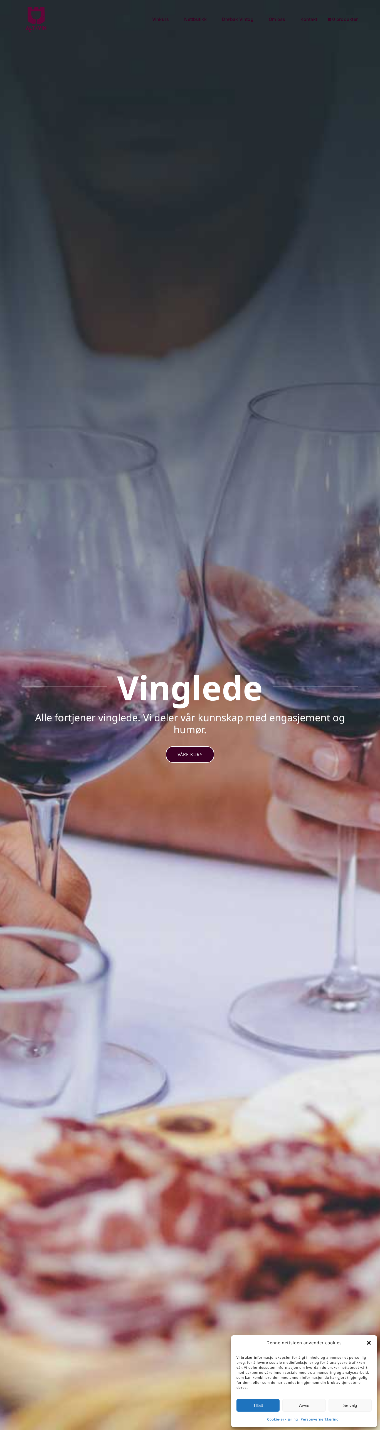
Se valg (350, 1405)
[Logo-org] (36, 8)
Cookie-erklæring (282, 1419)
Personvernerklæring (320, 1419)
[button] (369, 1343)
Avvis (304, 1405)
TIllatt (258, 1405)
